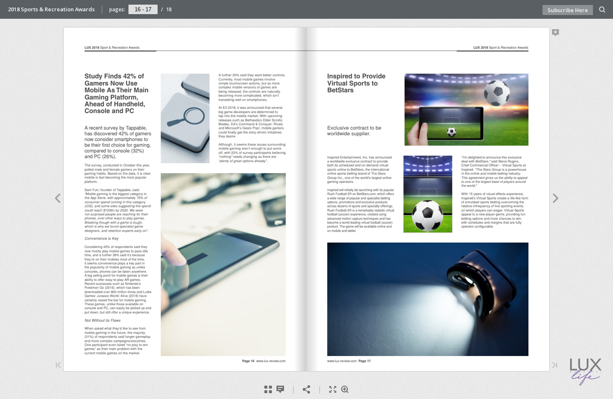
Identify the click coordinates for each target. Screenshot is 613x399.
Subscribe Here (568, 10)
